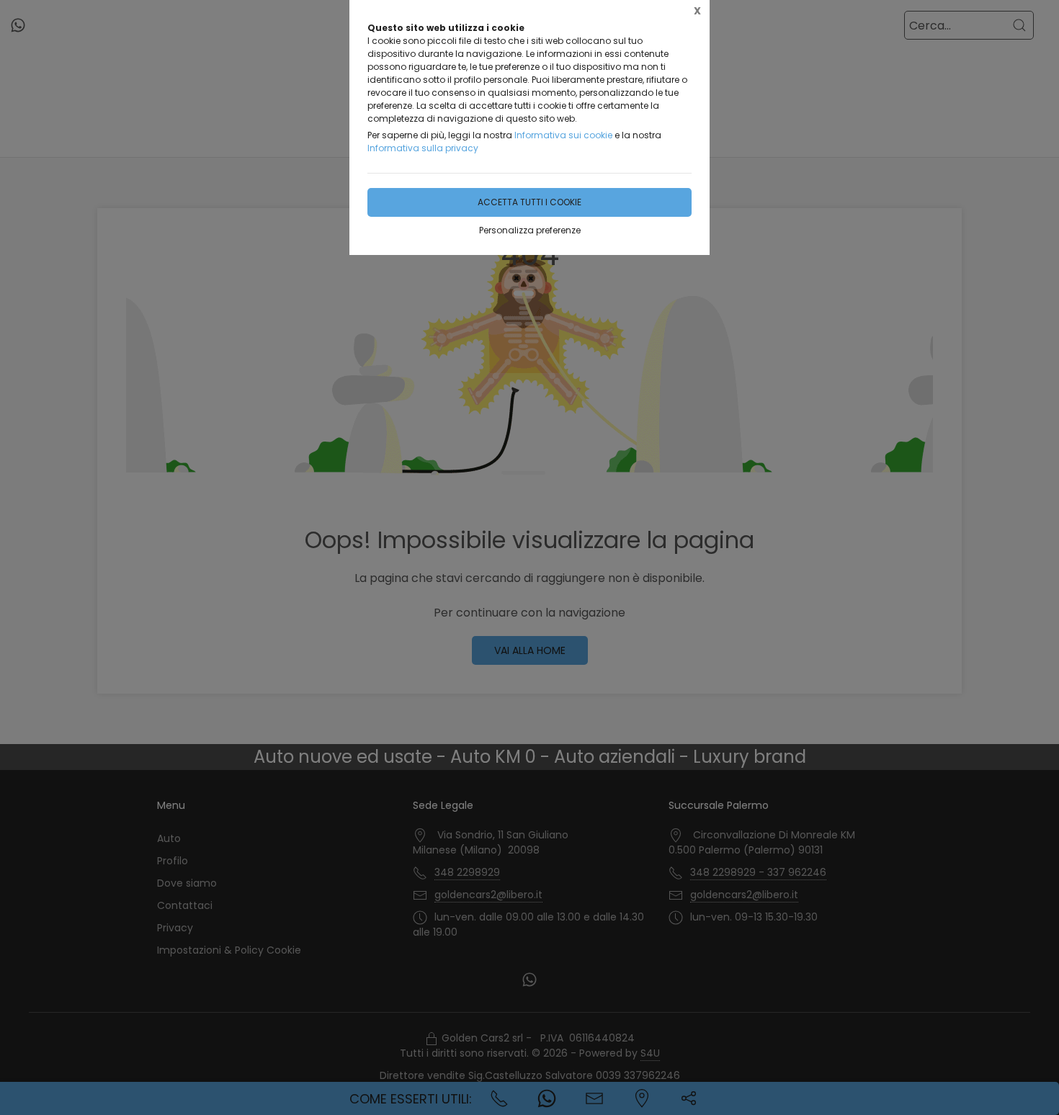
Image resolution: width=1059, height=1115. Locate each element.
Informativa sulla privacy (422, 148)
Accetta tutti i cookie (529, 202)
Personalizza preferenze (530, 230)
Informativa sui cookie (563, 135)
